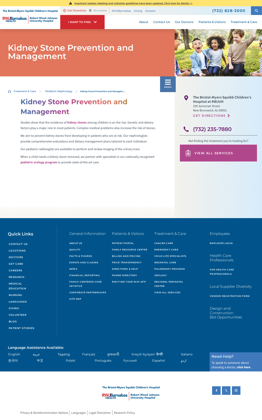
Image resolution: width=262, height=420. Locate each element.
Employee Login (221, 243)
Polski (70, 360)
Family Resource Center (129, 249)
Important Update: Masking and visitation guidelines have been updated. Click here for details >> (133, 3)
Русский (130, 360)
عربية (36, 354)
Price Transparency (127, 262)
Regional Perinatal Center (168, 283)
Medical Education (17, 286)
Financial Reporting (84, 275)
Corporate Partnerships (87, 292)
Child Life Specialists (170, 256)
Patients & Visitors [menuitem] (212, 22)
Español (158, 360)
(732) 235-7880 (212, 129)
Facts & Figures (80, 256)
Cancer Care (163, 243)
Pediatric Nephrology (58, 91)
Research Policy (124, 413)
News (73, 269)
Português (103, 360)
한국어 (13, 360)
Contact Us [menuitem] (161, 22)
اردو (183, 360)
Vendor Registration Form (230, 296)
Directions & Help (125, 269)
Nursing (15, 295)
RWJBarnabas (121, 10)
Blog (13, 321)
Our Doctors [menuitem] (184, 22)
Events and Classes (84, 262)
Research (17, 277)
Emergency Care (166, 249)
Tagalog (64, 354)
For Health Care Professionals (222, 271)
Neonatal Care (165, 262)
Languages (18, 301)
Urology (160, 275)
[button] (256, 10)
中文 (40, 360)
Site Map (75, 299)
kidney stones (77, 122)
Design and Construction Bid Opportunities (226, 312)
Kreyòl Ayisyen (143, 354)
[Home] (30, 18)
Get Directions (76, 10)
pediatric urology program (38, 162)
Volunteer (18, 314)
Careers (150, 10)
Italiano (186, 354)
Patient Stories (22, 328)
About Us (76, 243)
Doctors (16, 257)
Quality (74, 249)
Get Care (16, 263)
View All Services (213, 153)
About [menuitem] (143, 22)
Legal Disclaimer (100, 413)
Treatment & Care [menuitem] (244, 22)
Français (88, 354)
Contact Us (18, 244)
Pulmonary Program (169, 269)
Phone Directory (124, 275)
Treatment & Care (25, 91)
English (14, 354)
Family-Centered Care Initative (85, 283)
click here (243, 367)
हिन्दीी (159, 354)
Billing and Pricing (126, 256)
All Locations (100, 10)
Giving (138, 10)
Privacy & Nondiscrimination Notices (44, 413)
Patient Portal (123, 243)
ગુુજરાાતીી (113, 354)
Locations (17, 250)
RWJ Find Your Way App (129, 281)
